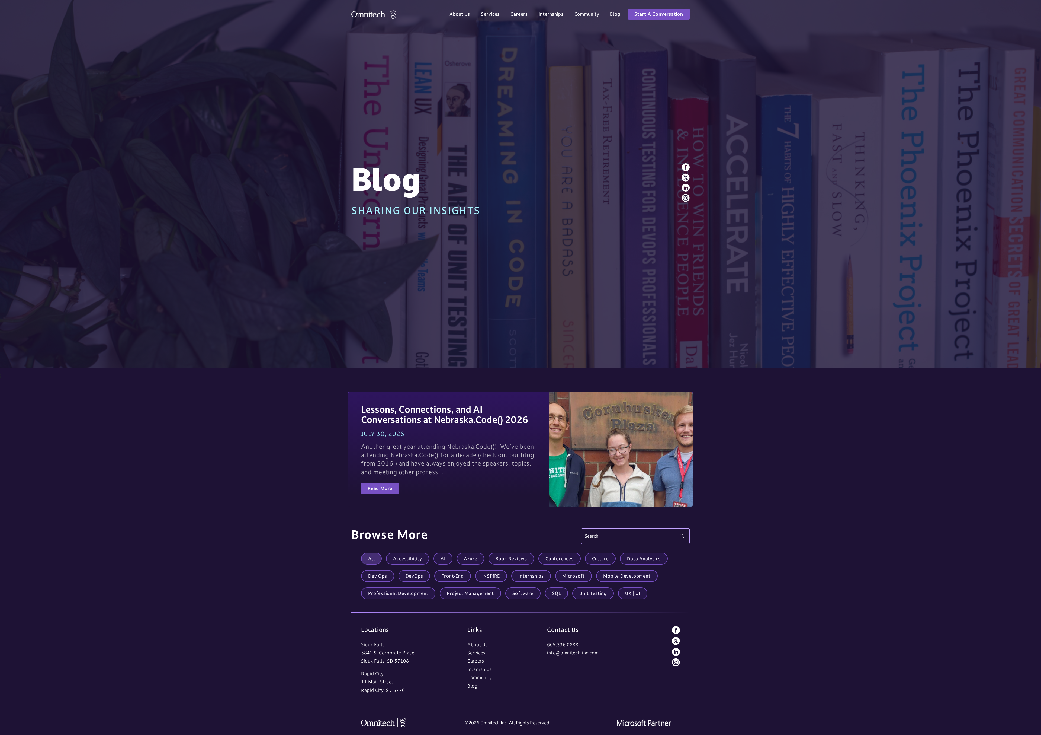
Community (586, 14)
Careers (519, 14)
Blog (615, 14)
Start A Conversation (658, 14)
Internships (551, 14)
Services (490, 14)
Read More (380, 488)
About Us (459, 14)
